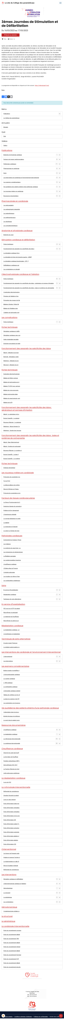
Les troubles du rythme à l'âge (11, 576)
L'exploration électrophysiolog (11, 292)
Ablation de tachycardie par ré (11, 382)
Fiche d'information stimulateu (11, 807)
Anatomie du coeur (8, 235)
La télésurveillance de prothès (11, 485)
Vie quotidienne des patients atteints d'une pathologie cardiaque (20, 187)
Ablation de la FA (7, 402)
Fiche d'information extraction (11, 828)
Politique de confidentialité (41, 1016)
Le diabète (6, 522)
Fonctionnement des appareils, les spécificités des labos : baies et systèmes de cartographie (28, 288)
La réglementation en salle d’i (11, 861)
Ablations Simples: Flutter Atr (11, 304)
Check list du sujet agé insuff (11, 753)
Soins (4, 173)
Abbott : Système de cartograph (12, 446)
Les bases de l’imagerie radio (11, 853)
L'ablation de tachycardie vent (11, 312)
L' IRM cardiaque (7, 683)
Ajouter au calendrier (11, 35)
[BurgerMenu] (60, 2)
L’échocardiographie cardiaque (11, 674)
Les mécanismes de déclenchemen (13, 552)
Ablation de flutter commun (10, 378)
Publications (6, 113)
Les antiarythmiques (8, 213)
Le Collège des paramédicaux (11, 118)
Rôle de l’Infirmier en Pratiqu (11, 489)
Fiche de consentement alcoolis (12, 967)
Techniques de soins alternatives (12, 599)
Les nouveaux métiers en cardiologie (13, 191)
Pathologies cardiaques (9, 164)
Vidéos (5, 145)
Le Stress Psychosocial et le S (11, 502)
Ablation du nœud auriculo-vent (11, 398)
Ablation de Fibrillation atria (10, 308)
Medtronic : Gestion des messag (12, 430)
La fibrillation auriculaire (9, 556)
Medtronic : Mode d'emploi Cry (11, 426)
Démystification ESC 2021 (10, 765)
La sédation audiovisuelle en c (11, 647)
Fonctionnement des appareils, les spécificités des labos (18, 249)
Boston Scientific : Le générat (11, 418)
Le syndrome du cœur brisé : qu (12, 548)
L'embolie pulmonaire (9, 572)
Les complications (8, 902)
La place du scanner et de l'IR (11, 699)
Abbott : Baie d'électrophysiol (11, 442)
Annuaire (5, 127)
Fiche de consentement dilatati (11, 934)
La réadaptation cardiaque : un (11, 630)
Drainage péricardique (9, 467)
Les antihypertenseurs (9, 217)
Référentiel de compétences (11, 791)
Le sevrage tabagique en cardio (11, 518)
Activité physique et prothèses (11, 716)
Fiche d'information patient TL (11, 824)
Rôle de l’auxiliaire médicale (10, 865)
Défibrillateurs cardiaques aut (11, 265)
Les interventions (8, 661)
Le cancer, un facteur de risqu (11, 531)
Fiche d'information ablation (10, 840)
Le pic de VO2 (7, 782)
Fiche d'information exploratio (11, 832)
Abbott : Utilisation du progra (11, 352)
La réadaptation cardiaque (10, 734)
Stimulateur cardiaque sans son (11, 335)
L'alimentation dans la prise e (11, 712)
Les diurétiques (7, 221)
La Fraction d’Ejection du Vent (11, 769)
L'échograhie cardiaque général (11, 691)
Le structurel (6, 893)
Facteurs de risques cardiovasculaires (13, 159)
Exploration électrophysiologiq (11, 374)
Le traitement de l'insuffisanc (11, 616)
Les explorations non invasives (11, 703)
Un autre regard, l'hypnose (10, 643)
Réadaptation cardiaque (9, 594)
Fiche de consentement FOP (11, 959)
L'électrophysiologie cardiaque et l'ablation (14, 883)
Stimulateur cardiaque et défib (11, 331)
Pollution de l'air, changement (11, 510)
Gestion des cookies (55, 1016)
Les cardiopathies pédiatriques (11, 580)
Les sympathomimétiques (10, 225)
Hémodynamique (7, 888)
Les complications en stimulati (11, 269)
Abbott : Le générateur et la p (11, 414)
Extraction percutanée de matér (11, 343)
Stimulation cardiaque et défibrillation (13, 879)
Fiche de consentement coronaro (12, 930)
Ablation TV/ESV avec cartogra (11, 386)
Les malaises (7, 544)
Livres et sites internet (9, 799)
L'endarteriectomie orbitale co (11, 911)
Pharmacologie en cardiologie (11, 168)
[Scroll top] (61, 1016)
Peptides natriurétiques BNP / (11, 761)
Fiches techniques (8, 244)
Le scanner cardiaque (9, 678)
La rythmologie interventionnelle (11, 739)
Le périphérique (7, 897)
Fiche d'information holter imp (11, 803)
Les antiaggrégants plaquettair (11, 209)
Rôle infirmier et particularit (10, 612)
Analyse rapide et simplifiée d (11, 670)
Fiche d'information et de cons (11, 816)
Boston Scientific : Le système (11, 458)
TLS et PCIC (6, 481)
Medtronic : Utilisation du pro (11, 361)
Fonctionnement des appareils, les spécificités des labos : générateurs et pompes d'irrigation (28, 283)
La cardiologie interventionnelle (11, 743)
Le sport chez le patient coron (11, 720)
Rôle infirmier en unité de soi (11, 620)
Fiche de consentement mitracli (11, 947)
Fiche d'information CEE (9, 844)
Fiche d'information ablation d (11, 836)
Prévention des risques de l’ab (11, 300)
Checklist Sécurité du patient (11, 795)
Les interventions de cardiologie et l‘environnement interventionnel (21, 177)
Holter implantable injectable (10, 339)
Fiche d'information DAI (9, 820)
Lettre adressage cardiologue (11, 773)
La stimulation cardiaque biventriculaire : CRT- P (16, 261)
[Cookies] (3, 1016)
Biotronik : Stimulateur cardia (10, 357)
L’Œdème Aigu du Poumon (10, 568)
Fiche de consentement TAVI (11, 938)
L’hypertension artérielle (9, 514)
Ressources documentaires (10, 196)
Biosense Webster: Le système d (12, 450)
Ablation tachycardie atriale (10, 394)
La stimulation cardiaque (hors (11, 253)
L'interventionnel (7, 656)
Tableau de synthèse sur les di (11, 695)
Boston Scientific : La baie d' (11, 454)
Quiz (4, 136)
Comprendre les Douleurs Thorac (12, 540)
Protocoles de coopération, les (11, 477)
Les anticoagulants (8, 205)
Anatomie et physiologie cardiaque (12, 155)
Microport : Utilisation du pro (10, 365)
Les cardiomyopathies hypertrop (12, 560)
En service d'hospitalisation (10, 590)
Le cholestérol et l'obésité (10, 526)
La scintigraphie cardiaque (10, 687)
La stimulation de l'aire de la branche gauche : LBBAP (17, 257)
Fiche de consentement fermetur (12, 955)
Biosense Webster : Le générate (12, 422)
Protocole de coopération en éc (11, 493)
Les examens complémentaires (12, 182)
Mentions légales (8, 1016)
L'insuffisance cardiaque (9, 564)
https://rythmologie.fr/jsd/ (42, 85)
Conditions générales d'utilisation (23, 1016)
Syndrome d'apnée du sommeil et (12, 506)
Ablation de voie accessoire (11, 390)
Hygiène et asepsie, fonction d (11, 857)
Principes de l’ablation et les (10, 296)
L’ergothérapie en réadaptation (11, 634)
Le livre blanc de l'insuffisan (10, 757)
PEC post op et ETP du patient (11, 608)
